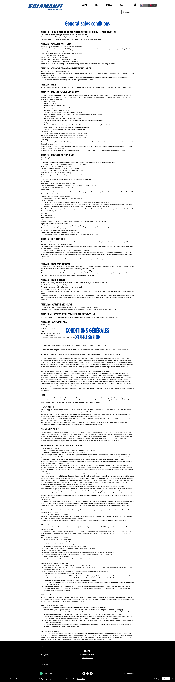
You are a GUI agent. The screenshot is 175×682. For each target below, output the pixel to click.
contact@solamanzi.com (93, 612)
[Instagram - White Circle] (91, 673)
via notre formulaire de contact (78, 467)
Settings (156, 679)
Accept (166, 679)
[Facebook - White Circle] (83, 673)
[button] (135, 4)
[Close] (172, 678)
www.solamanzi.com (83, 35)
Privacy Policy (81, 679)
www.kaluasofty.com (96, 354)
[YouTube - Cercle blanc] (87, 673)
